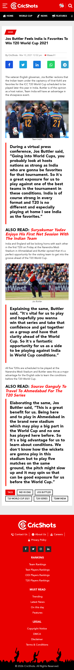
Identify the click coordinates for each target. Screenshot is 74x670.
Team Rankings (37, 564)
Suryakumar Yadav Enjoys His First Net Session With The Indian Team (36, 234)
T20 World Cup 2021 (19, 498)
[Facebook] (26, 549)
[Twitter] (33, 549)
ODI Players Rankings (37, 575)
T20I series (42, 498)
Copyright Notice (37, 628)
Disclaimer (37, 639)
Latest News (38, 602)
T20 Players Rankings (37, 580)
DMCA (37, 634)
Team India (60, 498)
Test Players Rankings (38, 570)
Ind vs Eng (25, 492)
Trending (37, 596)
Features (37, 612)
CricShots (13, 55)
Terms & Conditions (37, 644)
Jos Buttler (44, 492)
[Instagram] (41, 549)
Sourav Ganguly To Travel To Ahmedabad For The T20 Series (35, 391)
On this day (37, 607)
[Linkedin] (48, 549)
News (10, 32)
